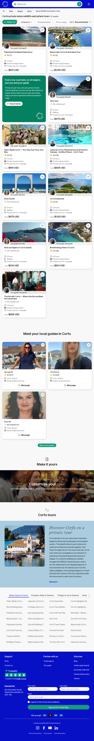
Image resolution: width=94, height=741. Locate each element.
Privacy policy (48, 733)
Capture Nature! (13, 636)
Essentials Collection (81, 670)
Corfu (29, 11)
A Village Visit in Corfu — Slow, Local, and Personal (37, 607)
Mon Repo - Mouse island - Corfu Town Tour (80, 613)
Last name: (63, 686)
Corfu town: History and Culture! (80, 636)
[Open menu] (89, 4)
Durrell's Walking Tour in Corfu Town (37, 624)
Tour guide (47, 665)
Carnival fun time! (56, 630)
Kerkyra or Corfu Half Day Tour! (58, 636)
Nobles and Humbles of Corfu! (37, 636)
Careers (77, 678)
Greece (20, 11)
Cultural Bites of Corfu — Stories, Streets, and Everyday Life (37, 630)
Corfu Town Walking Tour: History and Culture (58, 607)
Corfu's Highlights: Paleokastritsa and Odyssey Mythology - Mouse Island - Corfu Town (80, 607)
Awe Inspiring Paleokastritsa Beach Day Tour (37, 613)
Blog (75, 661)
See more (53, 582)
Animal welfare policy (81, 674)
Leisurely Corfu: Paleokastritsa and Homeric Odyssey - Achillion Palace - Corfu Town (37, 601)
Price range (61, 22)
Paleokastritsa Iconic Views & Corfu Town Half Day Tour (15, 613)
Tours (11, 11)
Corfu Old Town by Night (15, 630)
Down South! (76, 630)
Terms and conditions (35, 733)
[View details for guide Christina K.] (70, 365)
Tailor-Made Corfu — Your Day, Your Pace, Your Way (15, 601)
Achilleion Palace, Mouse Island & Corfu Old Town (15, 642)
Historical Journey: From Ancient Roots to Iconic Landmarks (80, 642)
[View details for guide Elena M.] (24, 415)
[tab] (18, 595)
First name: (32, 686)
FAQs (7, 661)
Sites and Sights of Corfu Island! (37, 618)
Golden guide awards (81, 665)
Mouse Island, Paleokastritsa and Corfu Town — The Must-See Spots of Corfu (37, 642)
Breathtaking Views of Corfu (15, 607)
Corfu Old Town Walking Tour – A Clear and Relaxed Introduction (58, 613)
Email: (30, 694)
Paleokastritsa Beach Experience (15, 624)
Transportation (44, 22)
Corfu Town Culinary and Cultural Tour (58, 624)
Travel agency (49, 661)
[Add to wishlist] (42, 30)
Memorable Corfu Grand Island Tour (80, 624)
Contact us (9, 665)
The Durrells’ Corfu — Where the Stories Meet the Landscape (58, 642)
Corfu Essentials (56, 601)
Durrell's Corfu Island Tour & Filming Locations (80, 618)
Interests (25, 22)
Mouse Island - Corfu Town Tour (15, 618)
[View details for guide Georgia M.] (24, 365)
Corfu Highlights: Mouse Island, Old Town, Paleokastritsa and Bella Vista (80, 601)
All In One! (53, 618)
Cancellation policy (59, 733)
